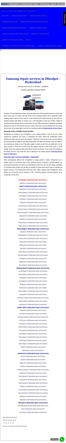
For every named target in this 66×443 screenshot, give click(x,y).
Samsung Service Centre (19, 16)
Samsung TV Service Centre (40, 34)
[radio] (4, 423)
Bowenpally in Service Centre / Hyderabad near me (18, 46)
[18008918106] (62, 439)
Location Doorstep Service (38, 16)
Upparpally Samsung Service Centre (49, 46)
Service (28, 40)
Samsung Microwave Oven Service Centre (15, 34)
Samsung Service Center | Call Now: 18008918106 (19, 9)
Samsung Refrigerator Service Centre (14, 28)
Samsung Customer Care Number (12, 40)
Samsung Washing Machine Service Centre (34, 22)
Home (4, 4)
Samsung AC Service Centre (38, 28)
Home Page (5, 16)
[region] (33, 63)
